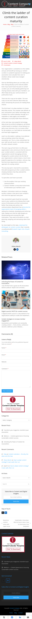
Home (4, 24)
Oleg (5, 454)
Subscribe (16, 501)
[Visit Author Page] (16, 240)
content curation (8, 63)
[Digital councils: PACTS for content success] (16, 299)
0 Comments (7, 65)
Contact (20, 613)
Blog (9, 24)
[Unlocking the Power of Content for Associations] (16, 270)
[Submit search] (28, 484)
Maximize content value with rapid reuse (6, 523)
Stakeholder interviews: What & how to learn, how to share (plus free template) (21, 523)
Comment (5, 369)
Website (4, 362)
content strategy (17, 63)
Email (4, 355)
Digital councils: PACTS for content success (14, 311)
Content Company (15, 608)
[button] (29, 4)
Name (4, 348)
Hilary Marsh (17, 61)
